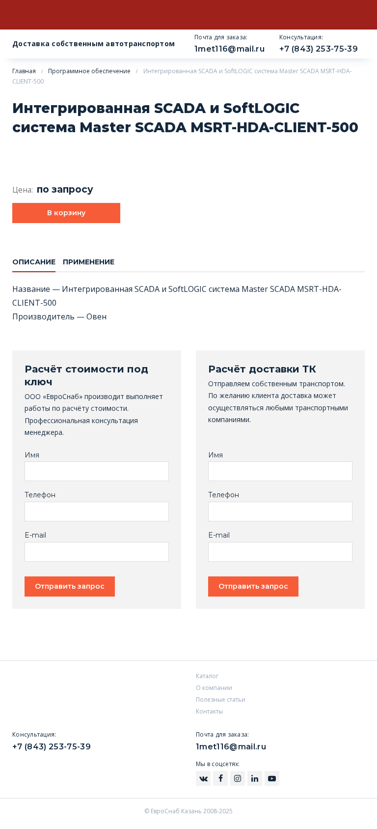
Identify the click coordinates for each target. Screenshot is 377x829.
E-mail (35, 535)
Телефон (40, 495)
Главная (24, 71)
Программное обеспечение (89, 71)
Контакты (209, 711)
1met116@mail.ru (229, 49)
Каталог (207, 676)
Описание (33, 261)
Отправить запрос (70, 586)
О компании (214, 688)
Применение (88, 261)
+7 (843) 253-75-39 (318, 49)
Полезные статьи (220, 699)
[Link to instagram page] (203, 778)
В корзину (66, 212)
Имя (32, 455)
